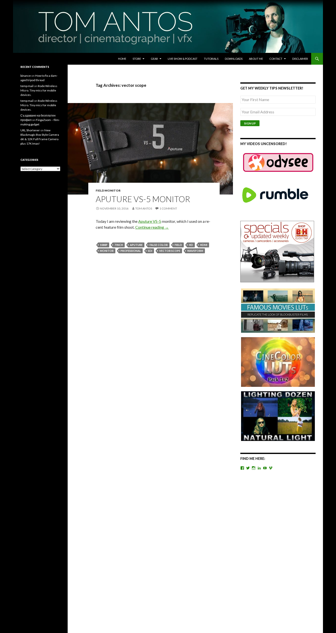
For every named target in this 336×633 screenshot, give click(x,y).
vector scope (169, 250)
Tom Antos (143, 208)
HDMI (203, 244)
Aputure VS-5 (149, 221)
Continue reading (152, 227)
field (178, 244)
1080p (103, 244)
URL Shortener (30, 130)
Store (137, 58)
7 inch (118, 244)
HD (191, 244)
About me (256, 58)
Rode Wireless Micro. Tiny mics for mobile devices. (38, 90)
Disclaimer (300, 58)
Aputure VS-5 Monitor (143, 199)
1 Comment (168, 208)
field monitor (108, 190)
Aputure (136, 244)
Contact (275, 58)
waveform (195, 250)
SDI (150, 250)
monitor (107, 250)
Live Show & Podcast (183, 58)
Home (122, 58)
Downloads (234, 58)
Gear (154, 58)
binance (25, 75)
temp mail (26, 86)
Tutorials (211, 58)
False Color (159, 244)
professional (131, 250)
